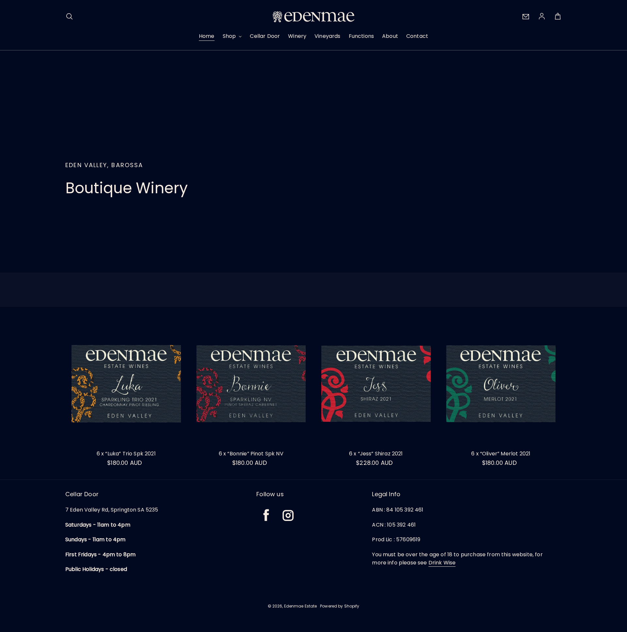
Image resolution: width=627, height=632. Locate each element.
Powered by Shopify (339, 606)
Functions (361, 36)
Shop (230, 36)
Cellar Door (265, 36)
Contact (417, 36)
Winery (297, 36)
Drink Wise (442, 562)
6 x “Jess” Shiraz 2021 (376, 453)
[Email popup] (526, 17)
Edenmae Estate (300, 606)
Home (207, 36)
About (390, 36)
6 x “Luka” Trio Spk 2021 (126, 453)
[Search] (69, 17)
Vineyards (327, 36)
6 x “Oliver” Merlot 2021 (500, 453)
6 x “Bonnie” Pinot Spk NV (251, 453)
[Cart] (558, 17)
